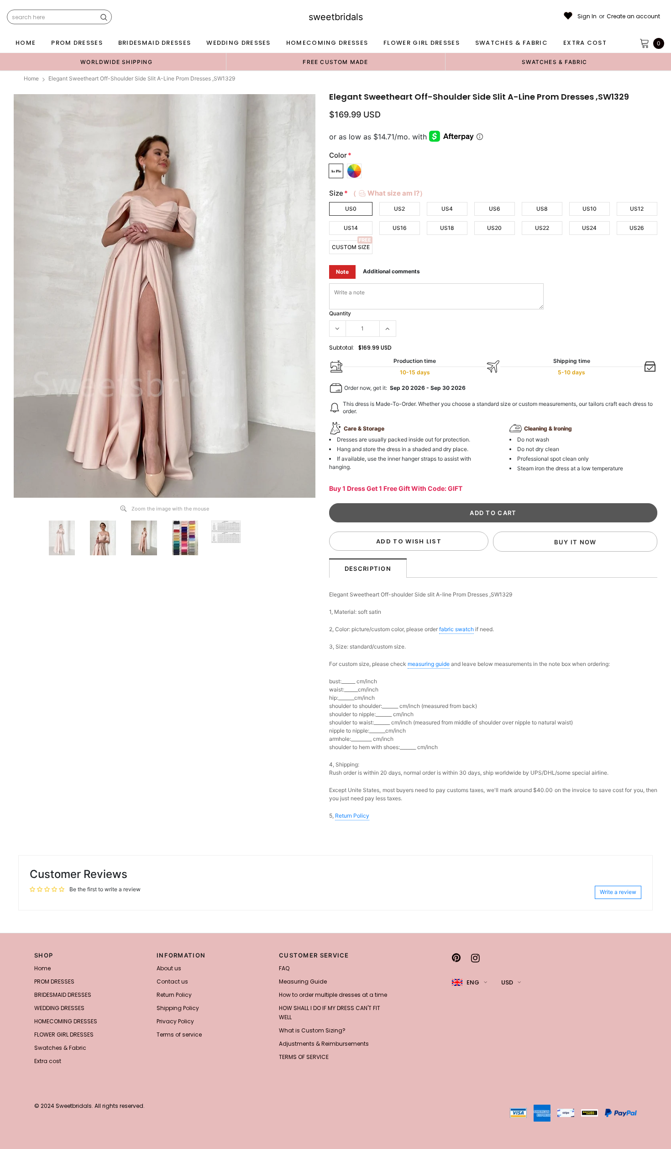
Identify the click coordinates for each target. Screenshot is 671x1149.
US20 (494, 227)
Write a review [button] (618, 891)
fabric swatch (456, 629)
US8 (542, 208)
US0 (350, 208)
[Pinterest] (456, 958)
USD (507, 982)
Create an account (633, 16)
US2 (399, 208)
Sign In (587, 16)
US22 (542, 227)
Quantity (340, 313)
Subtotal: (341, 347)
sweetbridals (336, 16)
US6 (494, 208)
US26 (636, 227)
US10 (589, 208)
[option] (116, 61)
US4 (447, 208)
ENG (473, 982)
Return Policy (352, 815)
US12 (637, 208)
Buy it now (575, 542)
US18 (447, 227)
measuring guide (429, 663)
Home (31, 78)
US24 (589, 227)
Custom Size (351, 247)
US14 (351, 227)
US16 (400, 227)
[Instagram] (475, 958)
